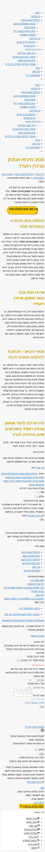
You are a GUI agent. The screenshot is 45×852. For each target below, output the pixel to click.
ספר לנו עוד (38, 695)
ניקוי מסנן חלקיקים (26, 53)
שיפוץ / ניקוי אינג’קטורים (24, 57)
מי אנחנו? (35, 16)
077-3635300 (33, 75)
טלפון (41, 496)
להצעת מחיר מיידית (34, 727)
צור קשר (36, 71)
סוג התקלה (38, 676)
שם (42, 492)
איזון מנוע (39, 595)
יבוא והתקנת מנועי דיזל (24, 31)
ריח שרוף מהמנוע (36, 584)
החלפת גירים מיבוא (26, 42)
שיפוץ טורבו (29, 27)
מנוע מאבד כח (37, 580)
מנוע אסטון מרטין (18, 477)
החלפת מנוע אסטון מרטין (25, 473)
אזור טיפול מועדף (36, 683)
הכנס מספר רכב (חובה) (32, 660)
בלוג (38, 68)
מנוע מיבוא (34, 484)
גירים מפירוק (29, 45)
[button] (31, 806)
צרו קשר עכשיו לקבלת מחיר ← (23, 210)
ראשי (37, 12)
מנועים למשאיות (27, 34)
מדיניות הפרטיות (35, 515)
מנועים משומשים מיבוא (24, 23)
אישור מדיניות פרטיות (34, 501)
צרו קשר (40, 467)
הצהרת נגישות (37, 636)
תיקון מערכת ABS (26, 60)
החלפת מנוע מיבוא (31, 20)
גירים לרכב (34, 38)
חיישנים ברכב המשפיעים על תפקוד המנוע (24, 598)
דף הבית (40, 174)
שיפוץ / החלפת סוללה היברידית (20, 64)
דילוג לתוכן (39, 802)
